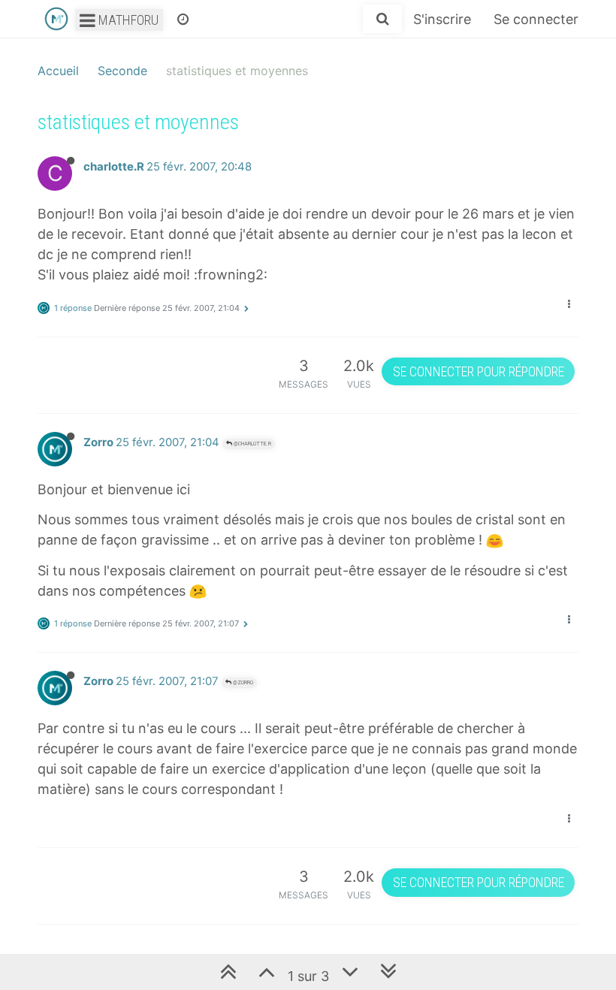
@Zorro (242, 682)
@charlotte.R (251, 443)
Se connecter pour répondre (478, 371)
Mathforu (127, 20)
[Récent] (183, 19)
